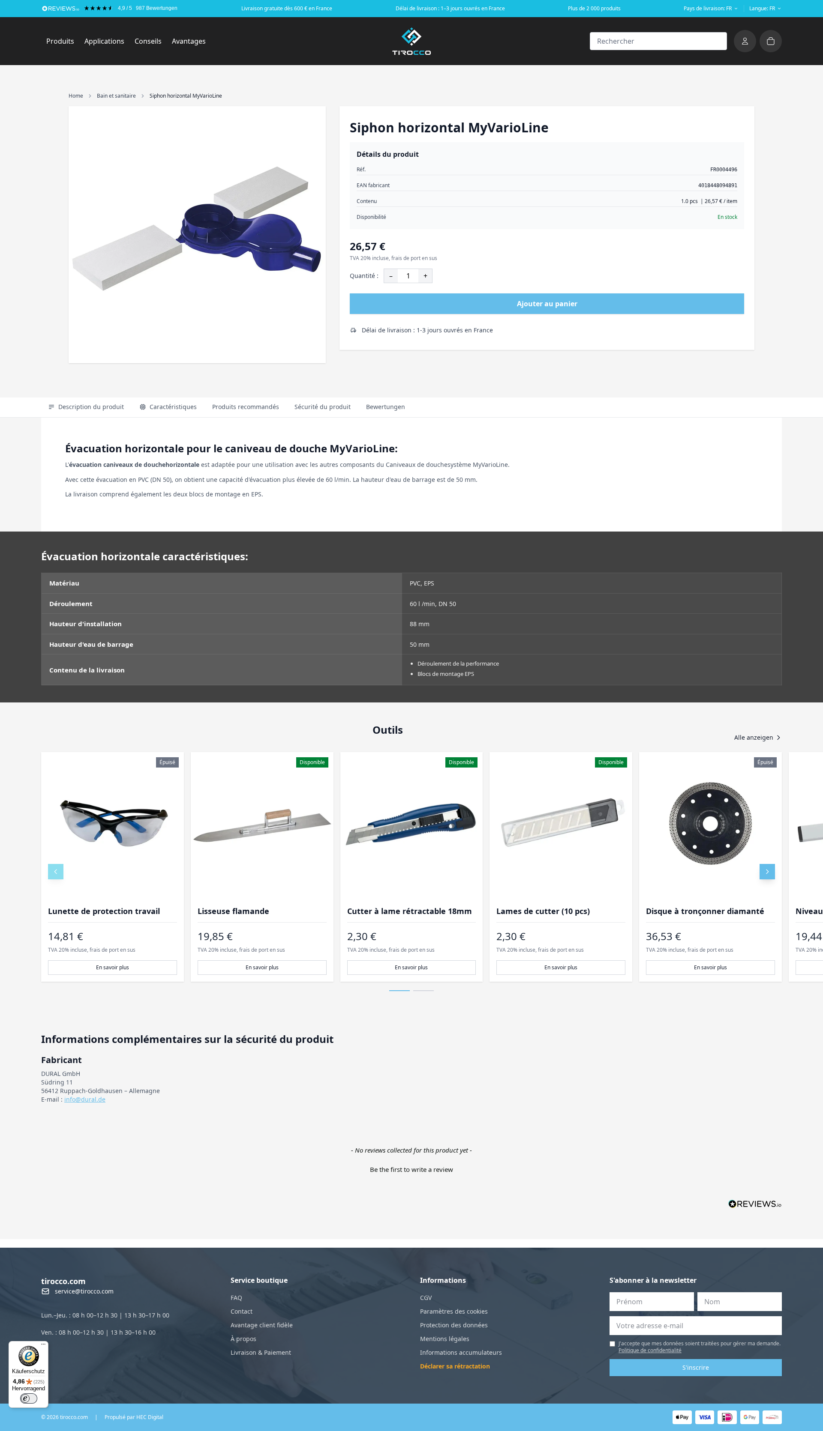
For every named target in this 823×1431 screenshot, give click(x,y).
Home (76, 95)
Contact (241, 1311)
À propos (243, 1339)
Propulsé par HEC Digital (134, 1417)
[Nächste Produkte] (767, 871)
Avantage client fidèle (262, 1325)
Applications (106, 41)
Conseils (148, 41)
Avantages (189, 41)
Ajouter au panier (547, 303)
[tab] (86, 407)
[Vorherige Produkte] (55, 871)
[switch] (28, 1398)
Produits (62, 41)
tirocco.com (63, 1281)
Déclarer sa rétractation (455, 1366)
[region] (411, 867)
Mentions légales (444, 1339)
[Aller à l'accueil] (411, 41)
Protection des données (454, 1325)
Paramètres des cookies (454, 1311)
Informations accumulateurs (461, 1352)
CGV (426, 1298)
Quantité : (364, 276)
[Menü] (43, 1346)
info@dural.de (84, 1099)
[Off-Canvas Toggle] (745, 41)
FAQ (236, 1298)
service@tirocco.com (84, 1291)
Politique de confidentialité (650, 1350)
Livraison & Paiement (261, 1352)
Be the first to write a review (411, 1169)
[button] (411, 1168)
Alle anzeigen (753, 737)
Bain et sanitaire (116, 95)
